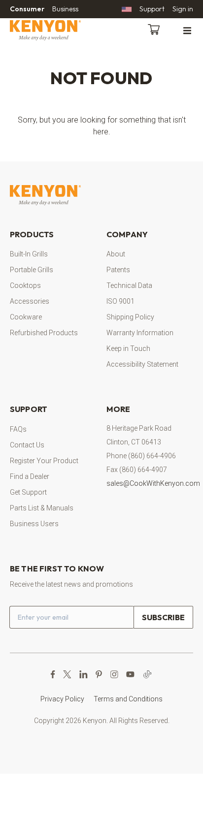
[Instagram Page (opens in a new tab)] (114, 674)
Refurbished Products (44, 333)
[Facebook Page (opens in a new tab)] (53, 674)
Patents (118, 270)
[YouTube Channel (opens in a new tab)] (130, 674)
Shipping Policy (130, 317)
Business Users (34, 524)
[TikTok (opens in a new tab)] (147, 674)
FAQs (18, 429)
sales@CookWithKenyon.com (153, 483)
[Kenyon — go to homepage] (57, 30)
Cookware (26, 317)
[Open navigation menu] (187, 30)
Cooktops (25, 285)
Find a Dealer (29, 476)
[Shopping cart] (155, 28)
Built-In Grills (29, 254)
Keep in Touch (128, 348)
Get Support (28, 492)
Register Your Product (44, 461)
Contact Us (27, 445)
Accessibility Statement (142, 364)
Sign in (182, 8)
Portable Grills (31, 270)
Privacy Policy (62, 699)
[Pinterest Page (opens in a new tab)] (99, 674)
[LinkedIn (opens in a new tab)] (83, 674)
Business (65, 8)
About (115, 254)
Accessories (29, 301)
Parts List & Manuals (41, 508)
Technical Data (129, 285)
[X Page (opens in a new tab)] (67, 674)
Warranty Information (139, 333)
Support (152, 8)
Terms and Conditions (128, 699)
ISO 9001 (120, 301)
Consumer (27, 8)
